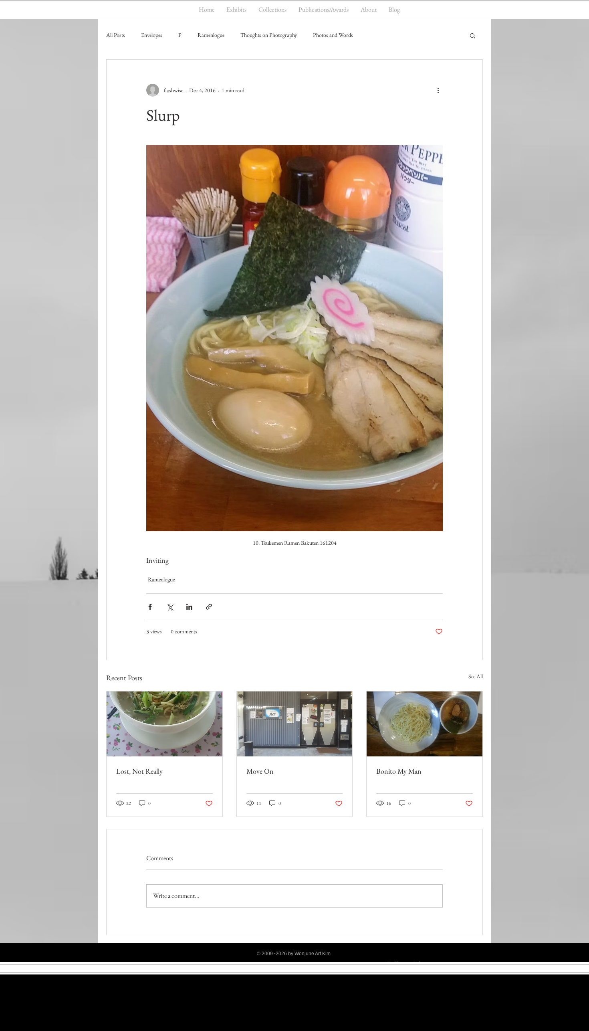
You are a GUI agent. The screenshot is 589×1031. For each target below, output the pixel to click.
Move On (260, 771)
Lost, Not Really (139, 771)
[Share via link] (209, 607)
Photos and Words (333, 34)
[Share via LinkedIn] (189, 607)
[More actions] (438, 90)
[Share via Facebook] (150, 607)
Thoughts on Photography (268, 34)
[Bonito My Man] (424, 723)
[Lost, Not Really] (164, 723)
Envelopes (151, 34)
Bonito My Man (399, 771)
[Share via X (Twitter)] (169, 607)
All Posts (115, 34)
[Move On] (295, 723)
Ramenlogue (211, 34)
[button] (472, 35)
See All (475, 676)
